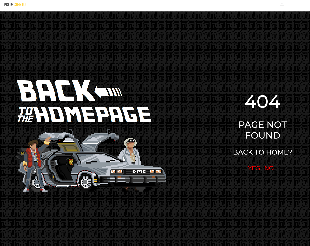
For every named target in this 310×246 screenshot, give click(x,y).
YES (221, 125)
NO (236, 125)
